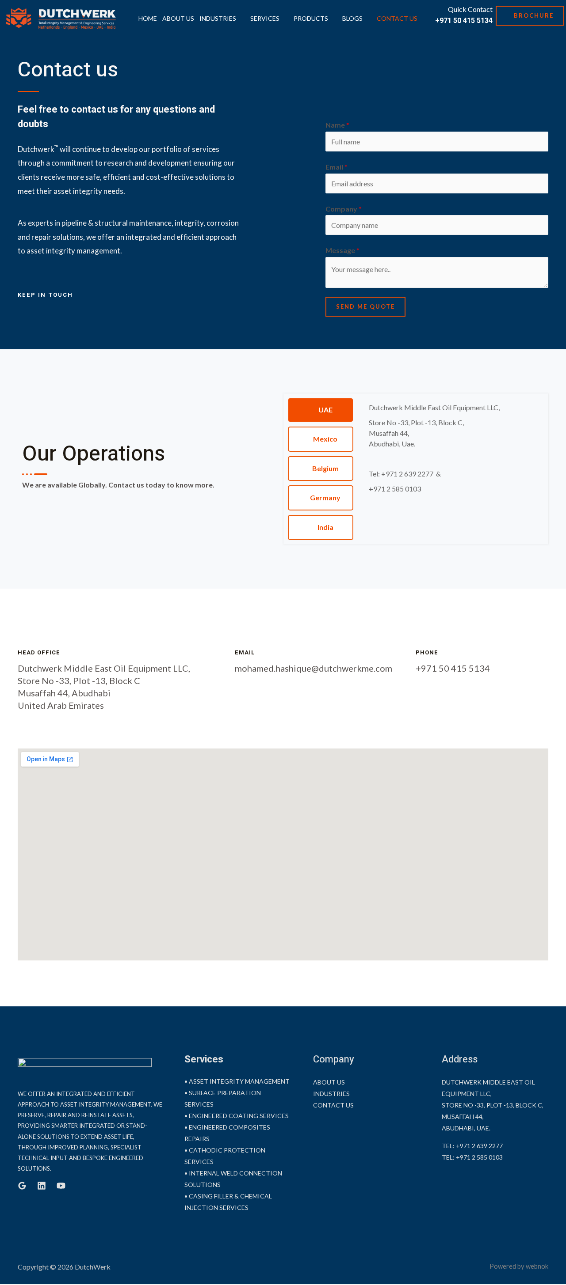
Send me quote (365, 306)
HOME (147, 18)
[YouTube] (61, 1185)
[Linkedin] (41, 1185)
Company (343, 208)
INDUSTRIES (217, 18)
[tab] (320, 410)
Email (336, 167)
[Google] (22, 1185)
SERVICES (264, 18)
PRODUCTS (311, 18)
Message (342, 250)
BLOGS (352, 18)
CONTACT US (397, 18)
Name (337, 125)
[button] (530, 16)
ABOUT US (178, 18)
